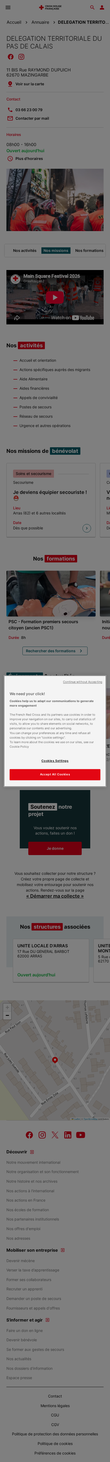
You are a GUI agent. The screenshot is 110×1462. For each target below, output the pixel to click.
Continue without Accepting (82, 682)
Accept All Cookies (55, 774)
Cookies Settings (54, 761)
